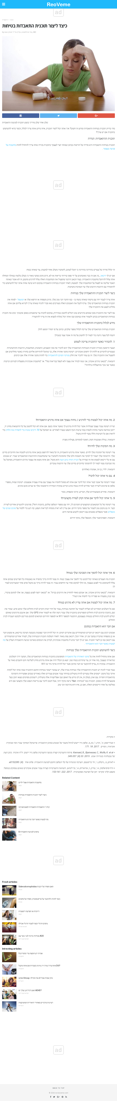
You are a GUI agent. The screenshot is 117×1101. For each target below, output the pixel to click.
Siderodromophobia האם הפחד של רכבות (36, 886)
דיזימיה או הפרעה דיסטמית (29, 911)
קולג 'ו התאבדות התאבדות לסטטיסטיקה (34, 807)
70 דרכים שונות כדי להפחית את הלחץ (22, 430)
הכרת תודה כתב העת (69, 459)
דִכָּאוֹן (11, 20)
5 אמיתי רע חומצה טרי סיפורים (31, 953)
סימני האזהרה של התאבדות (77, 656)
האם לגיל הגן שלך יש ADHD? (30, 990)
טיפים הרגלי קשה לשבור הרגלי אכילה (33, 923)
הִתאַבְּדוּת (5, 20)
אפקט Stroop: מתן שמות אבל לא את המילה (36, 978)
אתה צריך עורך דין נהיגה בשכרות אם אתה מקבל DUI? (39, 965)
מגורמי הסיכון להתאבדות (59, 355)
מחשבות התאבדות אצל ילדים (30, 782)
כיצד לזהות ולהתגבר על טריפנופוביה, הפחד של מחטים (39, 899)
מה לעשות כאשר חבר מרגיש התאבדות (33, 819)
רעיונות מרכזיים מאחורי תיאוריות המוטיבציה (36, 1002)
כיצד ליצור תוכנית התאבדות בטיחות (33, 795)
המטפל (21, 299)
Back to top (58, 1088)
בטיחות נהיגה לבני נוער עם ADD (31, 936)
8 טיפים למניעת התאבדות (29, 832)
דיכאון (103, 275)
